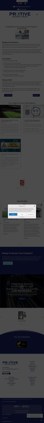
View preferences (31, 214)
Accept (13, 214)
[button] (34, 206)
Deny (22, 214)
